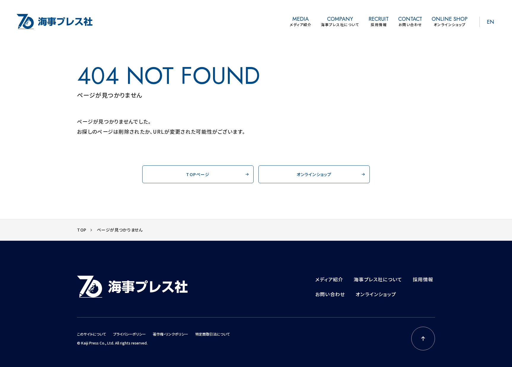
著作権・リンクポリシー (170, 333)
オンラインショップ (314, 174)
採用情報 (423, 279)
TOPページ (197, 174)
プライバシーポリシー (129, 333)
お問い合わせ (330, 294)
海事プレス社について (378, 279)
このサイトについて (91, 333)
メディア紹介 (329, 279)
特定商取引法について (212, 333)
